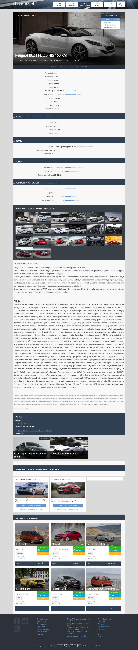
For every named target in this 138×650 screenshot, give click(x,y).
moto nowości (72, 4)
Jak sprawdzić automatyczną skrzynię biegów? (78, 628)
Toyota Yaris (41, 622)
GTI (99, 637)
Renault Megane (43, 629)
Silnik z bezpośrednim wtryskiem (47, 117)
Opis (66, 61)
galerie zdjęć (97, 4)
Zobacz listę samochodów (31, 505)
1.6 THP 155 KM (23, 430)
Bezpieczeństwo (47, 61)
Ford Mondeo (42, 624)
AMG (100, 634)
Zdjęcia (59, 61)
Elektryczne (102, 624)
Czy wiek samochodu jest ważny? (77, 632)
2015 (25, 423)
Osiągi (19, 61)
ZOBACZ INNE (24, 510)
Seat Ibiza (41, 634)
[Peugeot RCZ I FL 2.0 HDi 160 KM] (24, 222)
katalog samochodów (85, 4)
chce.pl (23, 3)
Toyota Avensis (42, 632)
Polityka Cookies (83, 646)
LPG (99, 632)
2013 (18, 423)
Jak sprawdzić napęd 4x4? (77, 636)
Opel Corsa (41, 627)
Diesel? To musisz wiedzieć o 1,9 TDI (78, 620)
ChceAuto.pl (54, 646)
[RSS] (17, 632)
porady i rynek (59, 4)
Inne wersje (75, 61)
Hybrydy (101, 629)
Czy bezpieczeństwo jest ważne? (50, 183)
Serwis (35, 61)
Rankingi (101, 622)
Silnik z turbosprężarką (29, 117)
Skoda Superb (42, 619)
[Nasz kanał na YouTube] (25, 624)
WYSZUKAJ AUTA (36, 510)
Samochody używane (106, 619)
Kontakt (98, 646)
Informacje (92, 646)
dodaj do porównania (111, 19)
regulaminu (73, 646)
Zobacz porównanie (110, 16)
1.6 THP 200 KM (36, 430)
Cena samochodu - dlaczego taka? (78, 624)
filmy (110, 4)
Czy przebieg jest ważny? (69, 90)
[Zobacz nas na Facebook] (17, 624)
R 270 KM (48, 430)
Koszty (27, 61)
